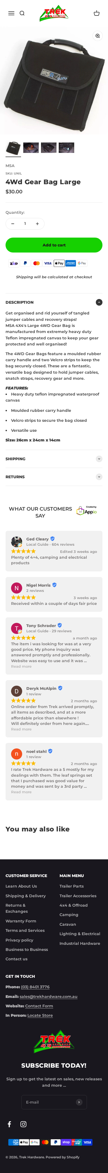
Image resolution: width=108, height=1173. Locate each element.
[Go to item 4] (66, 148)
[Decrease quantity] (13, 223)
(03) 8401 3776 (35, 986)
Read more (21, 666)
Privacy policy (19, 940)
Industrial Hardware (80, 943)
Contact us (16, 958)
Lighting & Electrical (80, 933)
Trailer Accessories (78, 895)
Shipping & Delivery (26, 895)
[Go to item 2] (31, 148)
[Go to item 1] (13, 148)
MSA (10, 165)
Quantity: (15, 212)
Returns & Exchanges (17, 908)
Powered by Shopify (62, 1157)
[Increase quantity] (37, 223)
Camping (69, 914)
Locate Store (40, 1015)
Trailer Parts (72, 886)
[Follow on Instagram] (23, 1124)
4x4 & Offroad (74, 905)
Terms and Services (25, 930)
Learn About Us (21, 886)
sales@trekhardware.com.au (49, 996)
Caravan (68, 924)
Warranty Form (21, 921)
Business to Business (27, 949)
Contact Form (39, 1005)
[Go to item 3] (48, 148)
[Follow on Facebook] (9, 1124)
